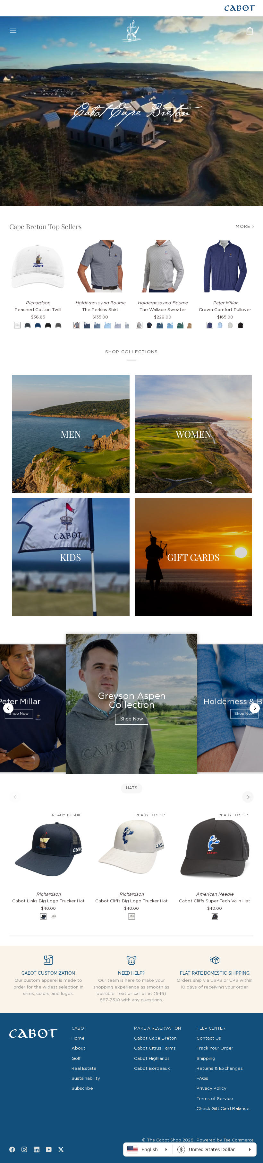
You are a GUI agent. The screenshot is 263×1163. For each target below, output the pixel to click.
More (243, 226)
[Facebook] (12, 1149)
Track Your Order (215, 1048)
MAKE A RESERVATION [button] (157, 1028)
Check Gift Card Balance (223, 1108)
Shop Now (19, 714)
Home (78, 1038)
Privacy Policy (211, 1088)
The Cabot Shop (164, 1140)
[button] (38, 1027)
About (78, 1048)
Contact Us (209, 1038)
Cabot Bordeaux (152, 1068)
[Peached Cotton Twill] (38, 266)
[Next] (248, 797)
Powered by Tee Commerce (225, 1140)
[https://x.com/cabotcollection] (61, 1149)
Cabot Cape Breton (155, 1038)
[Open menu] (19, 30)
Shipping (206, 1058)
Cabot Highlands (152, 1058)
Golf (76, 1058)
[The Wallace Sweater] (162, 266)
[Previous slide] (8, 708)
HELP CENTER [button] (211, 1028)
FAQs (202, 1078)
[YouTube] (49, 1149)
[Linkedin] (36, 1149)
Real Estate (84, 1068)
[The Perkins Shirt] (100, 266)
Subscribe (82, 1088)
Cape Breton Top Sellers (45, 226)
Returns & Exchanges (220, 1068)
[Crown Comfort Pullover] (225, 266)
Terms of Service (215, 1098)
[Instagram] (24, 1149)
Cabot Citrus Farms (155, 1048)
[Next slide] (255, 708)
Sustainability (86, 1078)
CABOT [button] (79, 1028)
